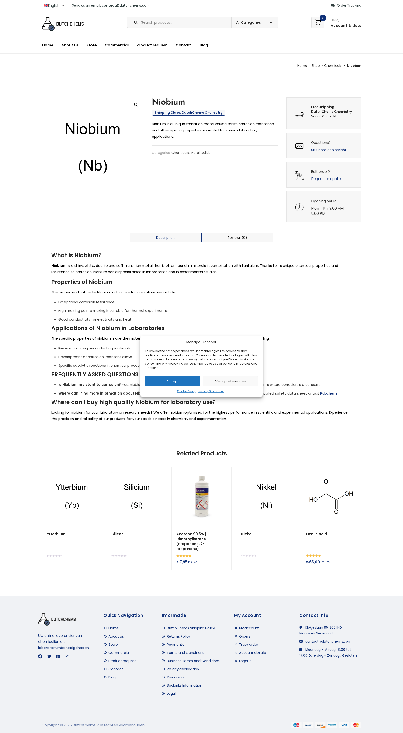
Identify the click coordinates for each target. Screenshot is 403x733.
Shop (316, 65)
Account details (252, 652)
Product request (152, 45)
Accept (172, 381)
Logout (245, 660)
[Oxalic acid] (331, 497)
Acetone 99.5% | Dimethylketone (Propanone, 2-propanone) (191, 541)
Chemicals (333, 65)
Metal (195, 152)
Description (165, 237)
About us (69, 45)
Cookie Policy (186, 391)
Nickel (246, 534)
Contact (184, 45)
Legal (171, 693)
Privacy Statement (211, 391)
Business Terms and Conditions (193, 660)
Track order (248, 644)
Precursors (175, 677)
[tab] (166, 237)
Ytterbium (56, 534)
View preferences (230, 381)
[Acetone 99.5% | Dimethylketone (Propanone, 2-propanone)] (201, 497)
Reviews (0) (237, 237)
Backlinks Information (184, 685)
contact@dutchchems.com (126, 5)
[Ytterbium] (72, 497)
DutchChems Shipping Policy (191, 628)
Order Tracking (348, 5)
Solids (205, 152)
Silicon (117, 534)
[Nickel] (266, 497)
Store (91, 45)
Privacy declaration (183, 668)
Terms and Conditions (185, 652)
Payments (175, 644)
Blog (204, 45)
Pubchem (328, 393)
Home (47, 45)
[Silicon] (136, 497)
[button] (136, 105)
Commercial (117, 45)
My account (249, 628)
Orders (244, 636)
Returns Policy (178, 636)
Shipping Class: (188, 113)
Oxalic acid (316, 534)
